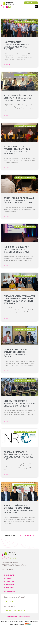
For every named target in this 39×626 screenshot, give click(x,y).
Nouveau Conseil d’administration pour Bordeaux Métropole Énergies (16, 46)
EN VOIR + (7, 64)
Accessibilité (19, 624)
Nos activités (8, 578)
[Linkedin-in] (6, 601)
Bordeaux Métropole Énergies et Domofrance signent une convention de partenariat (19, 509)
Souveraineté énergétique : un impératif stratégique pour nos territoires (18, 98)
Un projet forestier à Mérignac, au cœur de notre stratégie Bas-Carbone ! (19, 403)
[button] (31, 2)
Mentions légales (17, 621)
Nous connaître (9, 575)
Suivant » (29, 535)
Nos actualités (9, 581)
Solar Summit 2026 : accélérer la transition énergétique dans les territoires (17, 150)
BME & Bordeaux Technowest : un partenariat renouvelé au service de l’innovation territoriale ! (19, 300)
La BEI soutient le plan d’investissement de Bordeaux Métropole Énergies (16, 353)
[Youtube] (12, 601)
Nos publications (9, 591)
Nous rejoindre (9, 585)
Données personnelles (31, 621)
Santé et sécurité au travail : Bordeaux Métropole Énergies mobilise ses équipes (19, 200)
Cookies (11, 624)
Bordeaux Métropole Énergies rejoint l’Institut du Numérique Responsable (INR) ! (18, 456)
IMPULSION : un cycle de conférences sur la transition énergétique (16, 249)
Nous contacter (9, 588)
